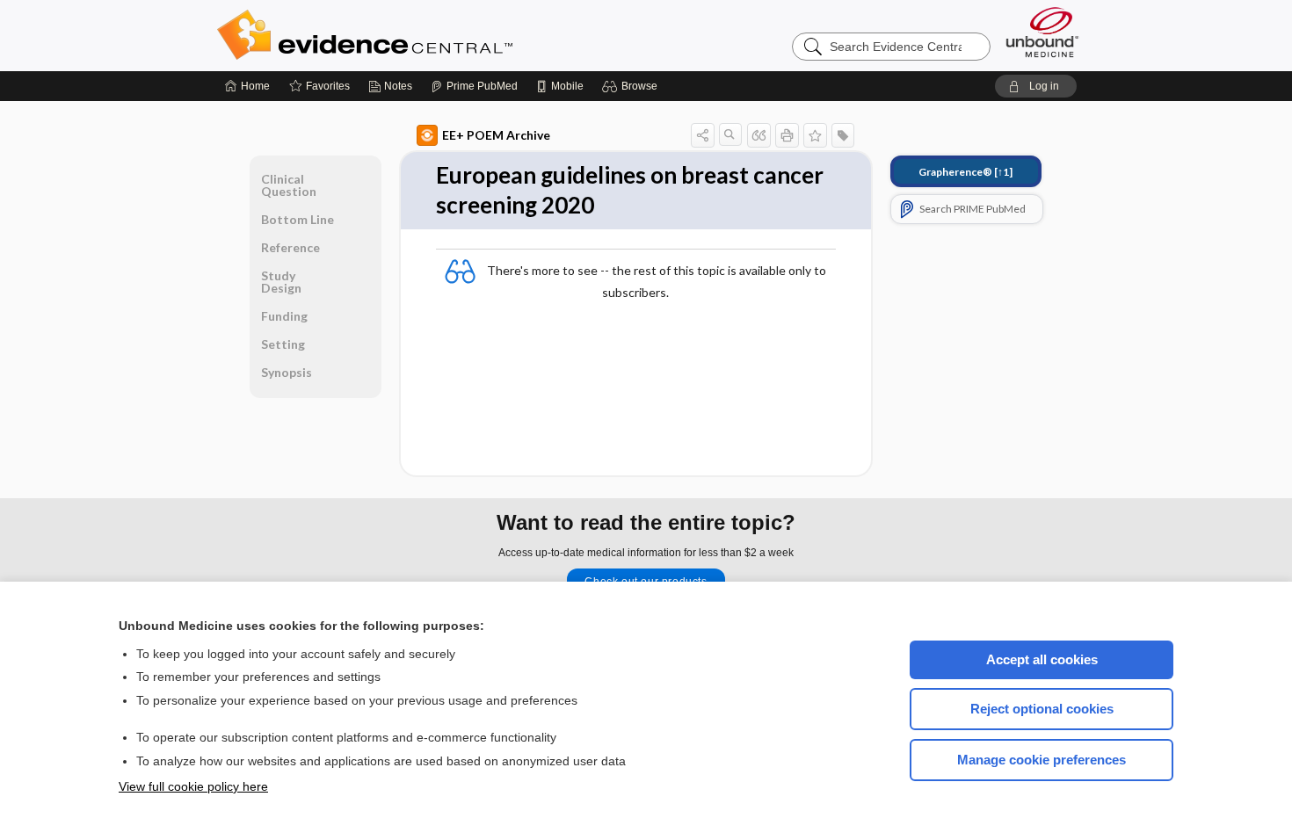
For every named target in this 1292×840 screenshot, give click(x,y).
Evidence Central (435, 35)
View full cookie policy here (193, 786)
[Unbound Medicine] (1042, 32)
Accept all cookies (1042, 659)
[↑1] (965, 171)
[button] (632, 86)
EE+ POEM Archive (496, 134)
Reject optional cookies (1042, 708)
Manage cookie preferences (1041, 759)
